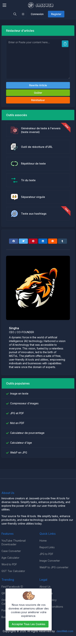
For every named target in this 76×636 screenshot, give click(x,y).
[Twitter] (23, 241)
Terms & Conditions (51, 606)
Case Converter (11, 551)
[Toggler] (4, 5)
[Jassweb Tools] (41, 5)
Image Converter (49, 560)
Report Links (47, 547)
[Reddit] (52, 241)
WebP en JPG (18, 452)
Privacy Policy (48, 600)
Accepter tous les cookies (28, 624)
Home (43, 540)
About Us (45, 586)
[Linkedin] (42, 241)
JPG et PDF (17, 413)
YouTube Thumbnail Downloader (13, 542)
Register (56, 14)
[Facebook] (13, 241)
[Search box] (15, 14)
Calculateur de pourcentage (27, 432)
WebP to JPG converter (53, 567)
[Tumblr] (62, 241)
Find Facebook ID (12, 586)
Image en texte (19, 393)
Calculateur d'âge (21, 442)
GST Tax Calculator (13, 571)
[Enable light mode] (23, 14)
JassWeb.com (64, 631)
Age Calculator (10, 557)
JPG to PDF (46, 554)
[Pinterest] (33, 241)
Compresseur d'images (24, 403)
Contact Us (46, 593)
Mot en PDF (17, 423)
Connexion (37, 14)
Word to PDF (9, 564)
